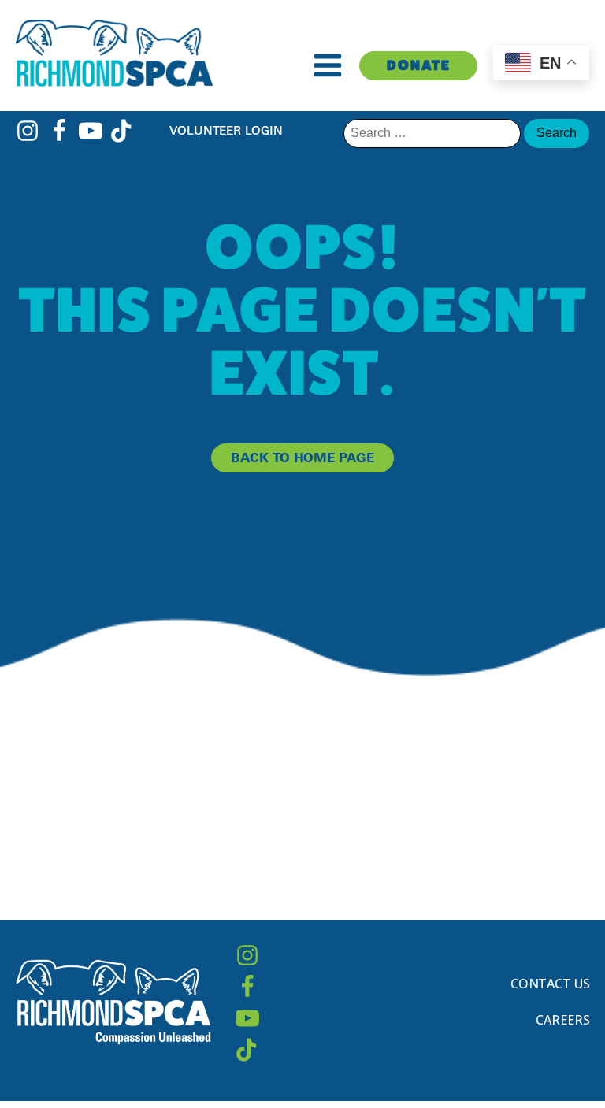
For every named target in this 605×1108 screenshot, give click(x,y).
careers (562, 1019)
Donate (419, 65)
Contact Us (550, 983)
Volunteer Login (226, 130)
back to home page (302, 457)
